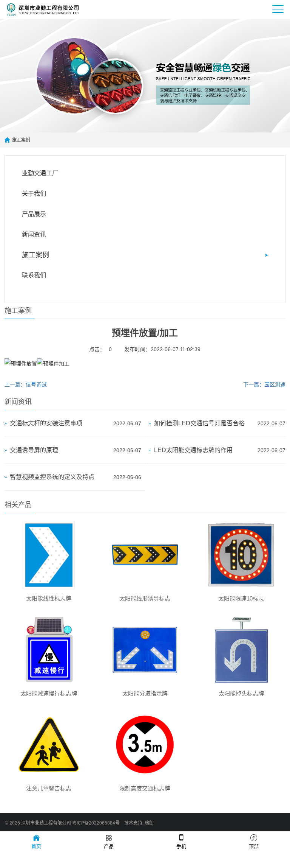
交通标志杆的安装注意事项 (46, 423)
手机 (181, 846)
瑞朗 (149, 823)
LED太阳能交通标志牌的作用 (193, 450)
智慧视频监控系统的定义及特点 (52, 477)
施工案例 (21, 140)
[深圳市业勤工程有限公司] (47, 9)
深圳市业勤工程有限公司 (46, 823)
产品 (109, 846)
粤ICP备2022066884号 (96, 823)
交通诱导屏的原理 (34, 450)
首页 (36, 846)
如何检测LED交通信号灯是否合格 (199, 423)
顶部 (254, 846)
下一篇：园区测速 (264, 384)
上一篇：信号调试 (26, 384)
